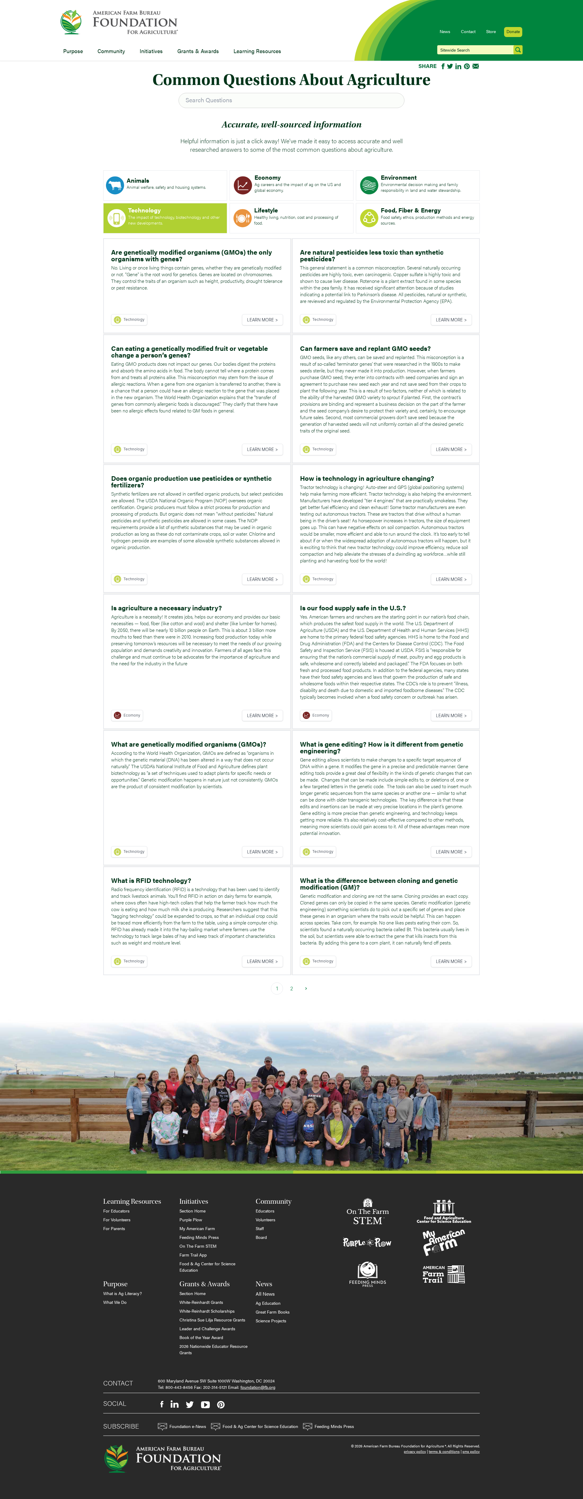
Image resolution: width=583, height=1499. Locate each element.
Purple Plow (190, 1219)
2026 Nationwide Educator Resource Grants (213, 1349)
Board (261, 1237)
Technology (134, 319)
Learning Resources (257, 51)
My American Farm (197, 1228)
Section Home (192, 1211)
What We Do (115, 1302)
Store (491, 31)
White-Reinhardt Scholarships (207, 1311)
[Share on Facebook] (443, 66)
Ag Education (268, 1303)
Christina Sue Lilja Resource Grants (212, 1320)
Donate (513, 31)
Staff (260, 1228)
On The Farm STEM (197, 1246)
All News (265, 1293)
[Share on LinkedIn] (458, 66)
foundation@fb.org (257, 1387)
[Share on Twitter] (450, 66)
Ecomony (132, 715)
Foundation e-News (187, 1426)
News (445, 31)
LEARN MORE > (262, 319)
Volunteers (265, 1219)
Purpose (73, 51)
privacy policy (415, 1451)
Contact (468, 31)
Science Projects (271, 1321)
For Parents (114, 1228)
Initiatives (151, 51)
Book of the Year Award (201, 1337)
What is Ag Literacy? (122, 1293)
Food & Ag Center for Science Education (207, 1266)
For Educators (116, 1211)
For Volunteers (117, 1219)
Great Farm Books (273, 1312)
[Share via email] (476, 66)
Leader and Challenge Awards (207, 1328)
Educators (265, 1211)
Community (111, 51)
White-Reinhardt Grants (201, 1302)
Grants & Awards (198, 51)
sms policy (471, 1451)
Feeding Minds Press (199, 1237)
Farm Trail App (193, 1255)
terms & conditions (444, 1451)
